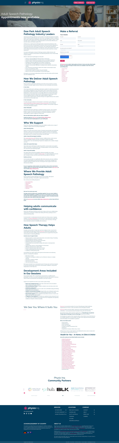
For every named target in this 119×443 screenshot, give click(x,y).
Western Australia (29, 186)
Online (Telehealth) (60, 414)
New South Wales (29, 181)
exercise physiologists (72, 428)
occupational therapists (64, 428)
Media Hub (86, 414)
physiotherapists (57, 428)
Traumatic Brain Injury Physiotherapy (69, 346)
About (85, 412)
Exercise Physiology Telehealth (68, 368)
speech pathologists (33, 218)
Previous (24, 393)
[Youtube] (31, 413)
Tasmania (27, 188)
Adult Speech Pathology (67, 356)
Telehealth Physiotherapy (67, 364)
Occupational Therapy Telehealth (68, 365)
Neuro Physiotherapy (66, 345)
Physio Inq (42, 231)
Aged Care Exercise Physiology (68, 361)
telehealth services (73, 433)
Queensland (28, 183)
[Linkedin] (24, 413)
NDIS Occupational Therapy (67, 349)
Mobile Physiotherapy (66, 339)
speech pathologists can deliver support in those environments (36, 103)
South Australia (29, 185)
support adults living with (30, 138)
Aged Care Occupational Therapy (68, 351)
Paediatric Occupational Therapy (68, 350)
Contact (85, 410)
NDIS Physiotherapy (66, 340)
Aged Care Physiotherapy (67, 342)
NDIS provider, (42, 153)
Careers (85, 416)
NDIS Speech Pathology (66, 354)
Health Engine (88, 395)
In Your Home (58, 410)
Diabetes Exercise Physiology (68, 363)
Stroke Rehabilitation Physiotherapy (69, 344)
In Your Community (60, 412)
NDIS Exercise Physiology (67, 360)
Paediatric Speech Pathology (67, 355)
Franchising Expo (59, 395)
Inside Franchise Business (74, 395)
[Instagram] (29, 413)
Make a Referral (79, 2)
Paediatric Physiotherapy (67, 341)
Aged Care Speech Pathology (68, 358)
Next (94, 393)
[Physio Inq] (35, 2)
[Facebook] (26, 413)
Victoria (27, 184)
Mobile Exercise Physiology (67, 359)
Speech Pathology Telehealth (68, 366)
